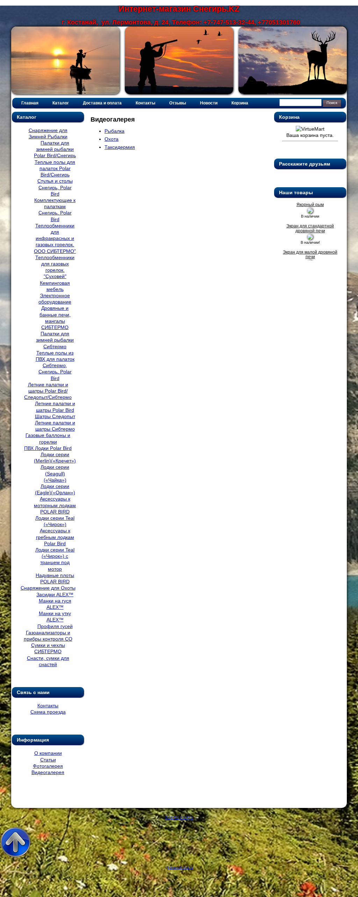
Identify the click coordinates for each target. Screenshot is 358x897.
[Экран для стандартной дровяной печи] (310, 238)
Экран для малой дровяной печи (310, 254)
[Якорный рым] (310, 211)
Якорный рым (310, 205)
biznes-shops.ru (180, 867)
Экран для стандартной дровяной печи (310, 228)
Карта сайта (179, 817)
